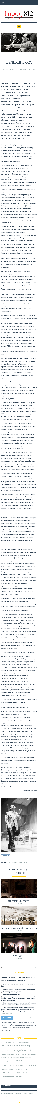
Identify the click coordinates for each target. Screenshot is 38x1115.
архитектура (4, 1042)
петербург (5, 1061)
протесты (12, 1061)
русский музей (17, 1065)
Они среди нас (19, 956)
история (29, 1046)
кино (8, 1051)
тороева (6, 1069)
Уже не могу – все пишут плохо (12, 992)
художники (16, 1069)
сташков (31, 1065)
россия (28, 1061)
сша (2, 1069)
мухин (34, 1054)
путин (19, 1061)
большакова (20, 1042)
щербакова (26, 1072)
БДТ (7, 862)
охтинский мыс (22, 1057)
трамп (10, 1069)
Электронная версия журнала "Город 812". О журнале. (17, 1093)
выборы (26, 1042)
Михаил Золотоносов (10, 70)
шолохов (14, 1072)
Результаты (33, 1018)
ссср (25, 1065)
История (23, 70)
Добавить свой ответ (6, 1013)
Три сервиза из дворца (19, 901)
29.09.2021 (32, 70)
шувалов (20, 1073)
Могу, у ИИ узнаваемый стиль (11, 994)
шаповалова (6, 1073)
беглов (14, 1042)
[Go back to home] (19, 14)
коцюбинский (22, 1050)
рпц (11, 1065)
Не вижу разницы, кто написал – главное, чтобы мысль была (18, 985)
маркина (15, 1054)
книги (12, 1051)
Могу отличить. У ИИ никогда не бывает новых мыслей (19, 989)
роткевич (5, 1065)
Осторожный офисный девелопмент (19, 928)
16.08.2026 (19, 958)
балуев (9, 1042)
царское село (23, 1069)
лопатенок (10, 1054)
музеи (30, 1054)
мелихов (26, 1054)
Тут (4, 1089)
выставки (6, 1046)
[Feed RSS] (2, 2)
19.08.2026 (19, 903)
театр (19, 862)
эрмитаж (18, 1076)
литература (4, 1054)
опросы (14, 1057)
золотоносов (13, 862)
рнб (24, 1061)
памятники (30, 1057)
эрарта (12, 1076)
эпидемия (5, 1076)
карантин (3, 1051)
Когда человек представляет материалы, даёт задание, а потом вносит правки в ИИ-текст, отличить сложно (18, 1004)
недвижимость (6, 1057)
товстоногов (25, 862)
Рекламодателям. (6, 1096)
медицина (20, 1054)
